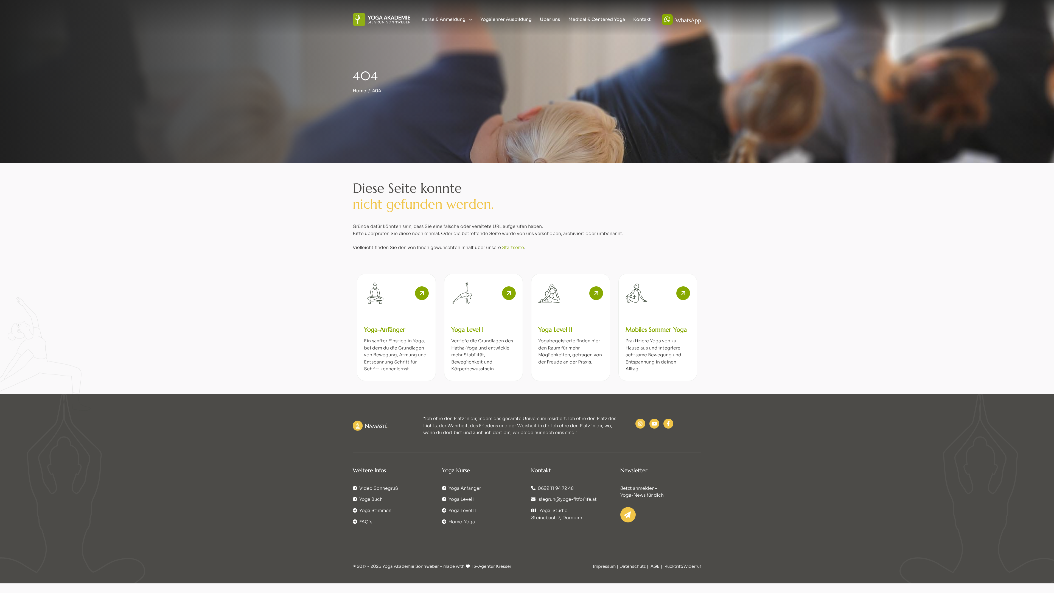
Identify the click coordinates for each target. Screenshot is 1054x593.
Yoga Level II (555, 329)
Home (359, 91)
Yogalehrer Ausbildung (506, 19)
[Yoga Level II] (596, 293)
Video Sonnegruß (378, 488)
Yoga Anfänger (464, 488)
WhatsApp (688, 20)
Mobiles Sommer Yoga (656, 329)
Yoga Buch (371, 499)
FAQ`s (365, 522)
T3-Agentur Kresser (491, 566)
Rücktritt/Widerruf (683, 566)
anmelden (644, 488)
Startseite (513, 247)
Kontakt (642, 19)
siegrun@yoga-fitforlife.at (568, 499)
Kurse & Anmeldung (444, 19)
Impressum (604, 566)
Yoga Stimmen (375, 510)
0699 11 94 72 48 (556, 488)
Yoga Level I (467, 329)
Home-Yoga (461, 522)
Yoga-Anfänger (384, 329)
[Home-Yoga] (683, 293)
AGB (655, 566)
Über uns (550, 19)
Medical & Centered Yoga (596, 19)
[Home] (381, 19)
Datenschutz (632, 566)
